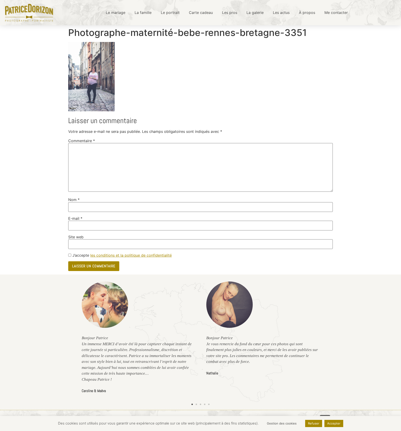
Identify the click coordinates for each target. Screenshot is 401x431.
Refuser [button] (313, 423)
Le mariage (115, 12)
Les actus (281, 12)
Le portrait (170, 12)
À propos (307, 12)
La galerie (255, 12)
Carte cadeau (201, 12)
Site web (76, 237)
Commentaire (81, 141)
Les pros (229, 12)
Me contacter (336, 12)
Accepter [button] (333, 423)
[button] (192, 404)
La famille (143, 12)
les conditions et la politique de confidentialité (131, 255)
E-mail (75, 218)
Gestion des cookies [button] (282, 423)
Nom (74, 199)
